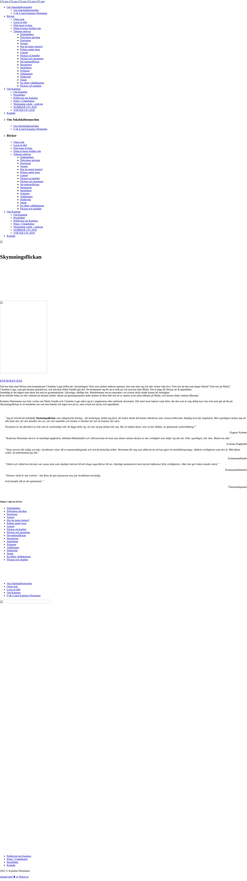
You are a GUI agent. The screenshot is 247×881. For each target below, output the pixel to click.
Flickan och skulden (17, 559)
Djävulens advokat (17, 511)
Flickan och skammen (18, 532)
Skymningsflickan (16, 535)
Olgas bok (12, 586)
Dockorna (12, 514)
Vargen (10, 517)
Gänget (10, 526)
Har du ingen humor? (18, 520)
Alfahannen (13, 547)
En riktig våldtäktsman (19, 556)
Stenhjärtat (12, 541)
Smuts (10, 553)
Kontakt (11, 865)
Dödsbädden (13, 508)
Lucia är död (13, 589)
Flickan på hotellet (16, 529)
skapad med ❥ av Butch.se (14, 876)
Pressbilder (12, 862)
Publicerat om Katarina (19, 856)
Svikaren (11, 544)
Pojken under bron (16, 523)
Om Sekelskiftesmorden (19, 583)
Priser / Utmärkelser (17, 859)
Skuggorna (12, 538)
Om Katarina (13, 592)
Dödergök (12, 550)
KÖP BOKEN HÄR (11, 380)
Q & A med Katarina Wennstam (23, 595)
